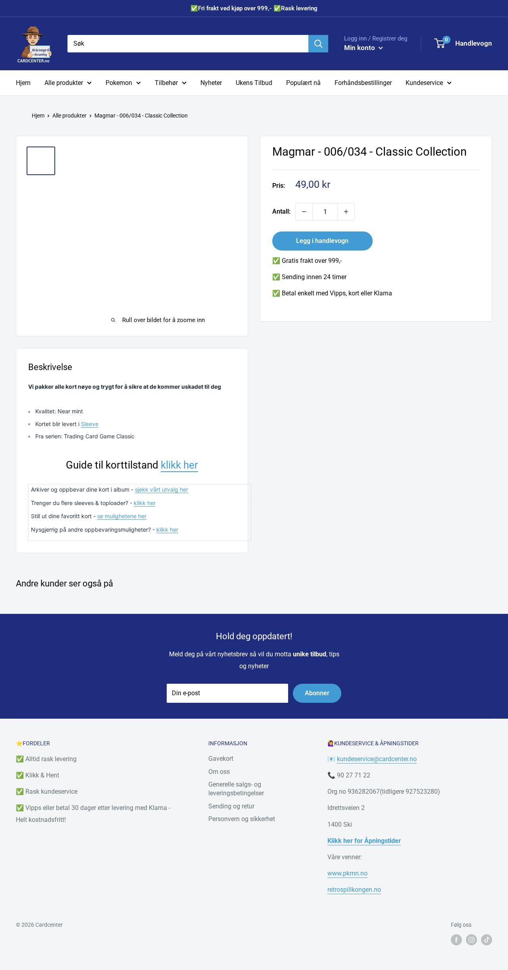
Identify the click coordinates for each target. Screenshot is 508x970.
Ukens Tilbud (254, 83)
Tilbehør (166, 83)
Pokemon (119, 83)
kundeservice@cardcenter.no (377, 759)
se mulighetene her (121, 516)
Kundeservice (424, 83)
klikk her (179, 465)
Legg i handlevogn (322, 241)
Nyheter (211, 83)
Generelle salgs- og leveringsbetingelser (236, 789)
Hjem (23, 83)
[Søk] (318, 43)
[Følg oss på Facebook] (456, 939)
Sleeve (89, 423)
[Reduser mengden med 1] (304, 211)
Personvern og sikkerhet (241, 819)
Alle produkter (63, 83)
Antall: (281, 211)
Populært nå (303, 83)
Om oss (219, 771)
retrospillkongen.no (354, 889)
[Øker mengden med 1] (346, 211)
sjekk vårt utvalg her (161, 489)
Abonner (317, 693)
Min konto (360, 48)
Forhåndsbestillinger (363, 83)
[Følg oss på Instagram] (471, 939)
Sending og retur (231, 806)
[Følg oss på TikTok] (486, 939)
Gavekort (220, 758)
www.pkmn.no (347, 873)
